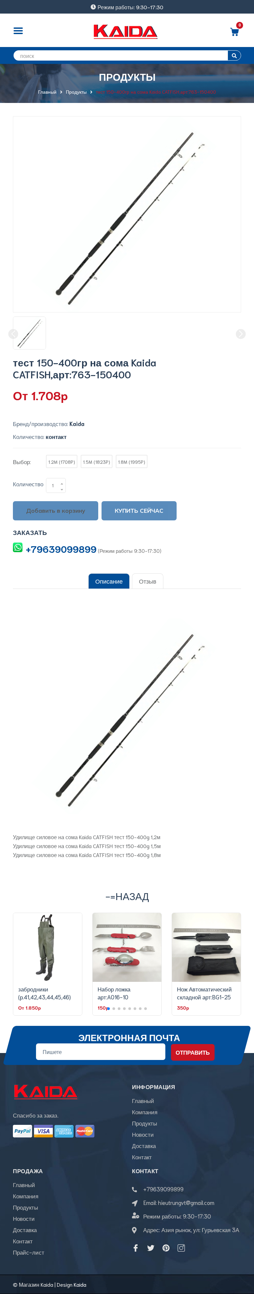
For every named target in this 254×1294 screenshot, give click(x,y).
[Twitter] (150, 1248)
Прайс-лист (28, 1252)
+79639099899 (61, 548)
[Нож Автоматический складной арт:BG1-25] (206, 947)
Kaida (80, 1284)
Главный (143, 1100)
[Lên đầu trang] (241, 1259)
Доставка (144, 1145)
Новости (143, 1134)
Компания (144, 1111)
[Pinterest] (166, 1248)
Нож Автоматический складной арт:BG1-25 (204, 992)
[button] (108, 1008)
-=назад (127, 895)
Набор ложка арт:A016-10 (114, 992)
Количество (28, 483)
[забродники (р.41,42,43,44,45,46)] (47, 947)
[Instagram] (181, 1248)
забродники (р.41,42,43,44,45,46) (44, 992)
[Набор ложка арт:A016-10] (127, 947)
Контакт (142, 1156)
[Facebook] (135, 1248)
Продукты (144, 1122)
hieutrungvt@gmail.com (186, 1202)
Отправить (193, 1052)
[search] (234, 55)
